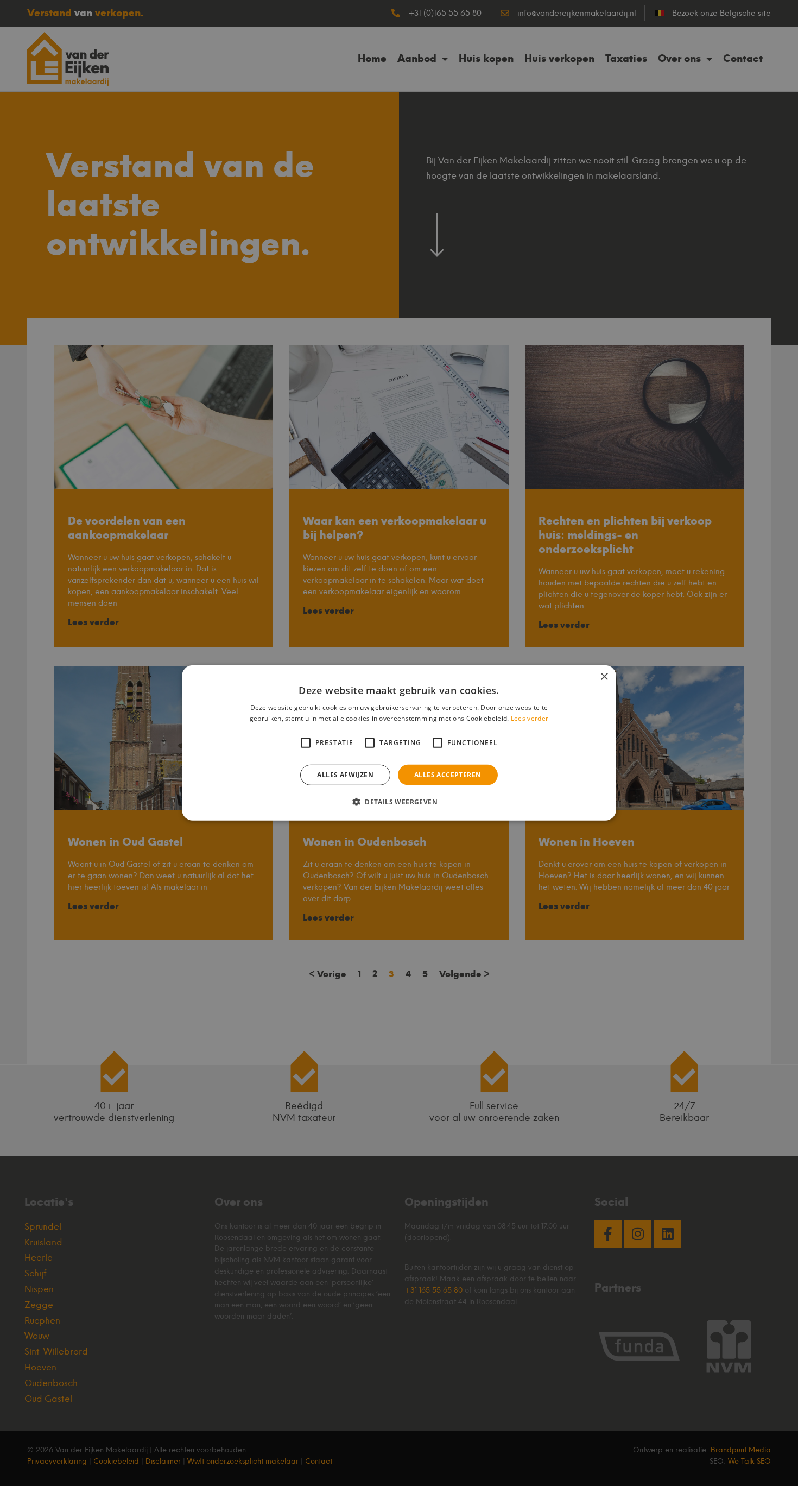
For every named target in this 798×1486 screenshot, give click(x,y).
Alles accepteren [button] (447, 774)
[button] (399, 801)
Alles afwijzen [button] (345, 774)
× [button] (604, 677)
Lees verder (529, 718)
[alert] (399, 743)
